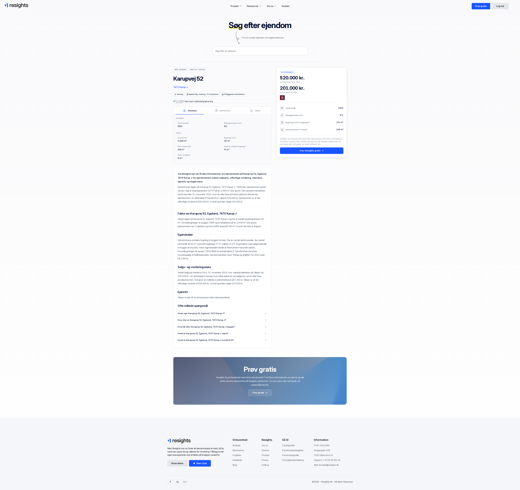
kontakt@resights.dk (329, 465)
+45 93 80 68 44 (331, 460)
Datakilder (237, 460)
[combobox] (260, 51)
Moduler (236, 445)
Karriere (265, 450)
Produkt (265, 455)
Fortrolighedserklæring (293, 460)
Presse (265, 460)
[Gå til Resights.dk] (16, 5)
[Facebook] (170, 482)
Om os (265, 445)
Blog (235, 465)
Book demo (177, 463)
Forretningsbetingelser (293, 450)
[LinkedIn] (177, 482)
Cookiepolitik (288, 445)
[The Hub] (185, 482)
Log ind (500, 6)
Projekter (237, 455)
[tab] (189, 110)
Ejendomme (238, 450)
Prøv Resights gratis (310, 150)
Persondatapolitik (290, 455)
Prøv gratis (481, 6)
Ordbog (265, 465)
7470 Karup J (180, 87)
